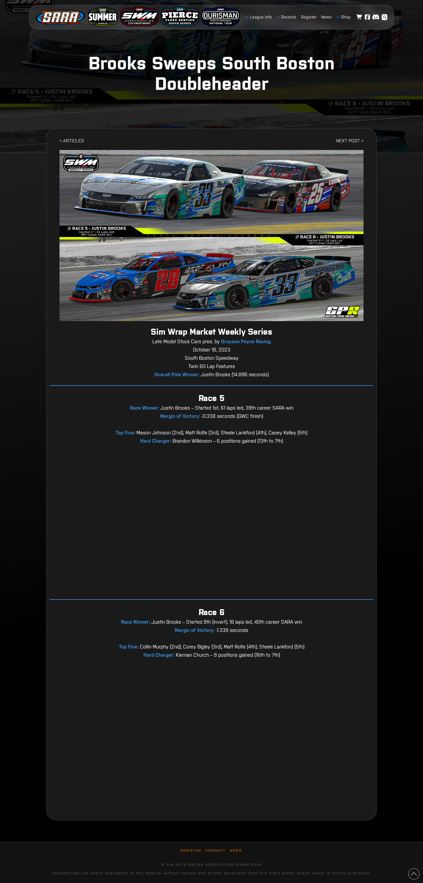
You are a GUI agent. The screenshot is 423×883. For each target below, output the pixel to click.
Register (191, 850)
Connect (216, 850)
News (236, 850)
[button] (385, 17)
